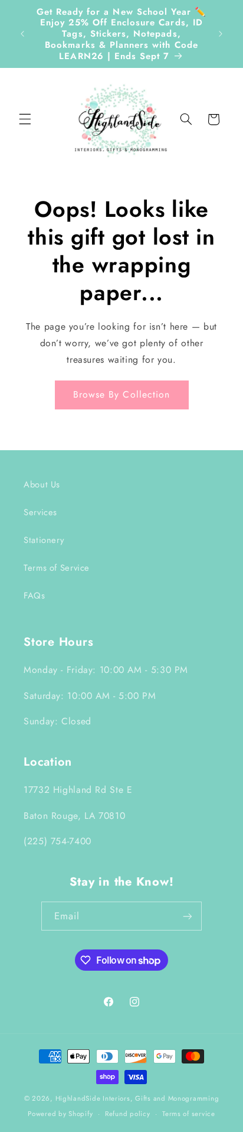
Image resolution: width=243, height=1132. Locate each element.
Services (40, 512)
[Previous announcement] (22, 34)
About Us (42, 484)
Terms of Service (57, 567)
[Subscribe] (187, 916)
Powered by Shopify (60, 1113)
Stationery (44, 540)
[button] (24, 119)
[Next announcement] (221, 34)
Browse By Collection (121, 394)
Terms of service (188, 1113)
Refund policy (127, 1113)
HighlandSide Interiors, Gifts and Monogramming (137, 1098)
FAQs (34, 595)
